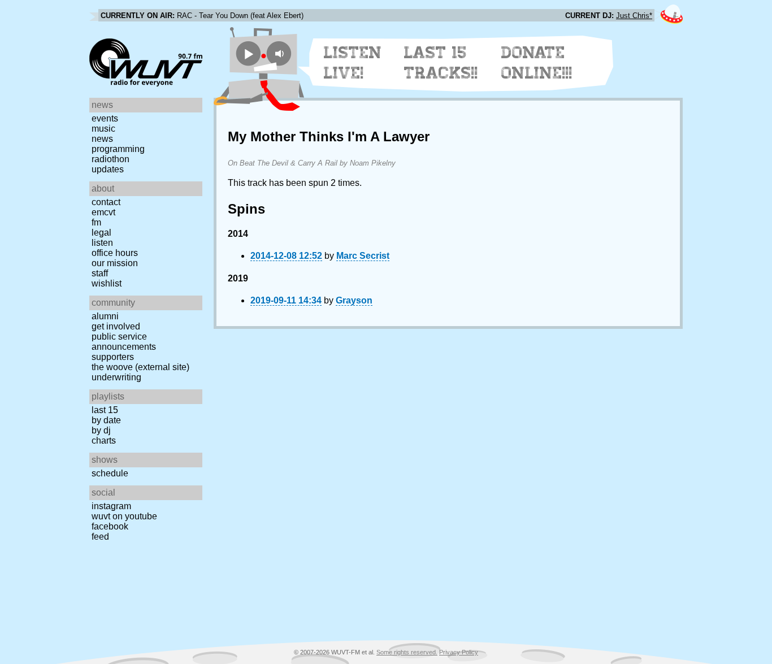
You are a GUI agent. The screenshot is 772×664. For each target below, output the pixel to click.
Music (103, 128)
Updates (108, 169)
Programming (118, 149)
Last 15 (105, 410)
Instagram (111, 506)
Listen (102, 243)
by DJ (101, 430)
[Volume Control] (280, 53)
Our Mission (115, 263)
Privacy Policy (458, 652)
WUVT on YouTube (124, 516)
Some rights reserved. (406, 652)
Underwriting (116, 377)
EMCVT (103, 212)
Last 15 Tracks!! (441, 62)
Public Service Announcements (124, 341)
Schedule (110, 473)
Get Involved (116, 326)
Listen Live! (353, 62)
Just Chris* (634, 15)
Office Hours (115, 253)
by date (106, 420)
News (102, 139)
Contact (106, 202)
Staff (100, 273)
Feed (100, 536)
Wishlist (107, 283)
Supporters (113, 357)
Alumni (105, 316)
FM (96, 222)
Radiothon (110, 159)
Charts (104, 440)
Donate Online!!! (537, 62)
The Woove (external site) (140, 367)
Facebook (110, 526)
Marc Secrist (362, 256)
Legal (101, 232)
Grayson (354, 300)
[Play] (248, 53)
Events (105, 118)
